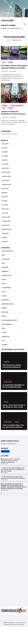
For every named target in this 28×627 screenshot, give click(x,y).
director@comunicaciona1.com (9, 443)
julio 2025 (4, 192)
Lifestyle (4, 295)
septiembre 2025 (6, 184)
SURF (3, 328)
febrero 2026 (5, 168)
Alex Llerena (5, 71)
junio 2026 (4, 152)
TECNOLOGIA (6, 336)
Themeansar (20, 624)
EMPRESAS (5, 105)
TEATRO (4, 332)
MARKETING (5, 300)
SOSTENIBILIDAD (7, 324)
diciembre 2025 (6, 172)
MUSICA (4, 316)
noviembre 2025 (6, 176)
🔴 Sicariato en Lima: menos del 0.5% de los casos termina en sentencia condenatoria (10, 460)
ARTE (3, 255)
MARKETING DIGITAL (8, 304)
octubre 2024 (5, 225)
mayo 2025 (5, 196)
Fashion (4, 279)
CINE (3, 263)
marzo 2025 (5, 204)
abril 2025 (4, 200)
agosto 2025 (5, 188)
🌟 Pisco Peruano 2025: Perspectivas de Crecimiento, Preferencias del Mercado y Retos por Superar (13, 469)
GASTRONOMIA (6, 287)
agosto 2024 (5, 233)
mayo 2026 (5, 156)
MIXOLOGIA (5, 312)
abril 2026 (4, 160)
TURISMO (10, 62)
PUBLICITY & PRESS (8, 25)
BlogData (12, 624)
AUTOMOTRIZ (6, 259)
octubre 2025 (5, 180)
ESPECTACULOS (6, 275)
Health (3, 291)
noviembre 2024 (6, 221)
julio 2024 (4, 237)
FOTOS (4, 283)
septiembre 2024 (6, 229)
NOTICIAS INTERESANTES (17, 105)
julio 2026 (4, 147)
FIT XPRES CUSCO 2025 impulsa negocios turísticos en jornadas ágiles (14, 68)
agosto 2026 (5, 143)
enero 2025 (5, 213)
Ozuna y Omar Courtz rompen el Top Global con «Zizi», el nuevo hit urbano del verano (14, 407)
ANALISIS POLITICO (7, 251)
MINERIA (4, 308)
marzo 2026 (5, 164)
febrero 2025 (5, 209)
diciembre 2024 (6, 217)
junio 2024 (4, 241)
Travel (3, 62)
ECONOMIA (5, 267)
